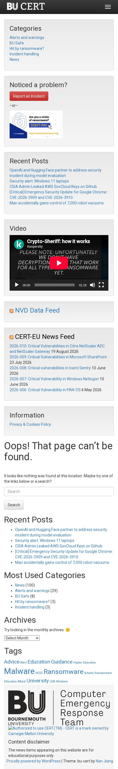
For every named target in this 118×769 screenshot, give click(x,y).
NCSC (39, 673)
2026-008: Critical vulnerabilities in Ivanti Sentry (50, 368)
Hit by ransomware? (27, 48)
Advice (11, 662)
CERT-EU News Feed (45, 337)
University (38, 680)
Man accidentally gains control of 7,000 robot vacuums (57, 203)
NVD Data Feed (37, 310)
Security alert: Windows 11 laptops (39, 181)
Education (38, 662)
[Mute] (92, 285)
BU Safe (17, 43)
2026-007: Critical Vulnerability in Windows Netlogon (54, 379)
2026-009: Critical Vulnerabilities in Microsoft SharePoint (58, 357)
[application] (59, 263)
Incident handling (24, 54)
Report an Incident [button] (29, 96)
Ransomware (63, 672)
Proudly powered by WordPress (34, 761)
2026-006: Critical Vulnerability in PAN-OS (45, 390)
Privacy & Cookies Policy (30, 424)
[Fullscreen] (101, 285)
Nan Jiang (104, 761)
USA (52, 681)
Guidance (61, 662)
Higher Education (84, 662)
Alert (23, 662)
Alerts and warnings (27, 37)
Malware (19, 671)
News (14, 59)
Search (14, 505)
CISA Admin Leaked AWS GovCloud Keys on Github (53, 186)
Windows (62, 681)
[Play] (16, 285)
